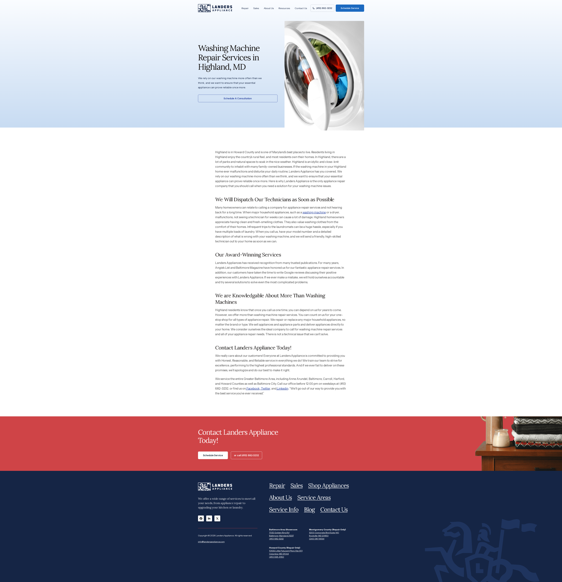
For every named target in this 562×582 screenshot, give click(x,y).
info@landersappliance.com (211, 541)
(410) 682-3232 (276, 538)
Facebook (253, 388)
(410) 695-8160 (276, 557)
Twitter (265, 388)
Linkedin (282, 388)
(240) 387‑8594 (316, 538)
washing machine (314, 212)
